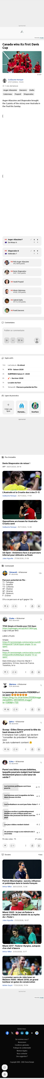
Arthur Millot (7, 887)
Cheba (11, 618)
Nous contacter (22, 1053)
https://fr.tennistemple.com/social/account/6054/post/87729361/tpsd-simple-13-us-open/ (21, 644)
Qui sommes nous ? (22, 1039)
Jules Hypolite (7, 558)
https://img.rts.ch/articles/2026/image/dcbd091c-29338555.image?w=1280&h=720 (21, 700)
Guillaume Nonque (15, 80)
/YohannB (13, 572)
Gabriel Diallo (18, 300)
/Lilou (11, 761)
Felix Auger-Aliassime (21, 262)
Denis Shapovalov (19, 271)
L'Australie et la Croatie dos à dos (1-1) (21, 492)
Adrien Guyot (7, 985)
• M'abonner (22, 572)
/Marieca (12, 684)
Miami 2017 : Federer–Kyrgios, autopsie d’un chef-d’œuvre (21, 947)
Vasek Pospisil (18, 282)
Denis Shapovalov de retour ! (16, 463)
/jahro (11, 722)
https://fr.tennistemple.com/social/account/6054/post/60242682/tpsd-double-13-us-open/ (21, 655)
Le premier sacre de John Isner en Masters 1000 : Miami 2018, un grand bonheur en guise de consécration (20, 979)
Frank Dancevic (18, 310)
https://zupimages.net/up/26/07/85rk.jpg (19, 628)
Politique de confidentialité (22, 1048)
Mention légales (22, 1051)
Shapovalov (28, 94)
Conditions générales (22, 1045)
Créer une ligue (8, 410)
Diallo (31, 90)
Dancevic (23, 90)
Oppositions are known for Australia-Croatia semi (20, 522)
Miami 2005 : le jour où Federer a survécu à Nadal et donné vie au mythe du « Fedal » (21, 914)
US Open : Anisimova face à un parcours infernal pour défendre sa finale (21, 554)
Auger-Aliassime (10, 90)
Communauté (9, 566)
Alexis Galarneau (19, 290)
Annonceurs (22, 1042)
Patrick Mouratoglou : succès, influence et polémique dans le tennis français (21, 882)
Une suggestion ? (22, 1056)
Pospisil (18, 94)
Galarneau (7, 94)
